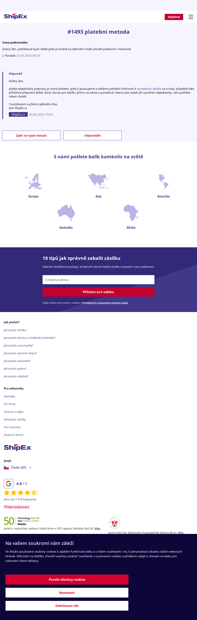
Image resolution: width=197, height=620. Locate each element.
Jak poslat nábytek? (16, 376)
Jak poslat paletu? (15, 368)
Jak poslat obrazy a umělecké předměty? (29, 338)
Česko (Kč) (18, 467)
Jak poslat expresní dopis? (20, 353)
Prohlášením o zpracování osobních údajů (105, 302)
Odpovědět (92, 135)
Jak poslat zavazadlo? (17, 361)
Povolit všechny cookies (67, 579)
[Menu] (191, 17)
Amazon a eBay (13, 412)
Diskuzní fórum (13, 435)
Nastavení (67, 593)
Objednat (174, 17)
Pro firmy (9, 404)
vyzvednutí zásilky (149, 89)
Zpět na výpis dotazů (31, 135)
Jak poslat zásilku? (15, 330)
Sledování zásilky (15, 419)
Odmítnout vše (66, 606)
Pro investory (12, 427)
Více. (97, 528)
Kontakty (9, 396)
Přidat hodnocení (16, 507)
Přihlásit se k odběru (98, 292)
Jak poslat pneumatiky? (18, 345)
